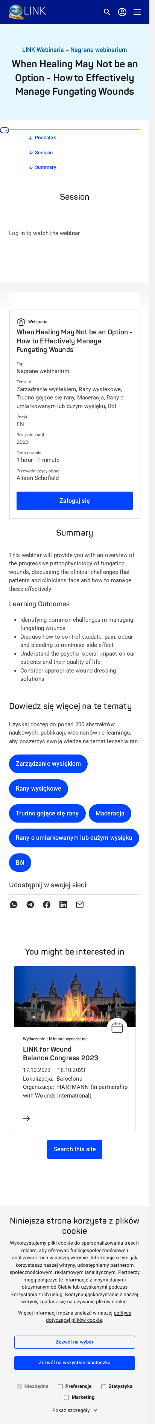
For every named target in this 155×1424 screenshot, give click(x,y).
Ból (20, 862)
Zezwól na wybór (74, 1342)
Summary (45, 167)
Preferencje (78, 1386)
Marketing (82, 1397)
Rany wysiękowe (38, 788)
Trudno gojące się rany (47, 813)
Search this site (74, 1149)
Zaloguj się (74, 500)
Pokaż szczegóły (71, 1410)
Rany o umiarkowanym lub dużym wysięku (74, 837)
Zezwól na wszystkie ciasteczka (75, 1363)
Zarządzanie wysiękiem (48, 763)
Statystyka (121, 1386)
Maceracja (110, 813)
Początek (45, 137)
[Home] (27, 12)
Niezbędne (36, 1386)
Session (44, 152)
